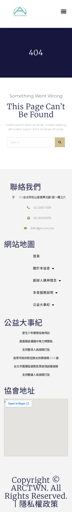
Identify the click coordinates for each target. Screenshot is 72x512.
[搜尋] (60, 142)
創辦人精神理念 (45, 280)
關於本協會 (41, 268)
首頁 (36, 256)
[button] (63, 11)
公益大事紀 (41, 305)
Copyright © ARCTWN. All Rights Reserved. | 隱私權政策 (36, 492)
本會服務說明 (43, 293)
